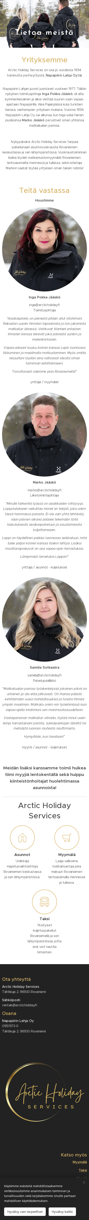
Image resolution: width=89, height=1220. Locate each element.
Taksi (83, 1170)
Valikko (83, 10)
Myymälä (80, 1162)
